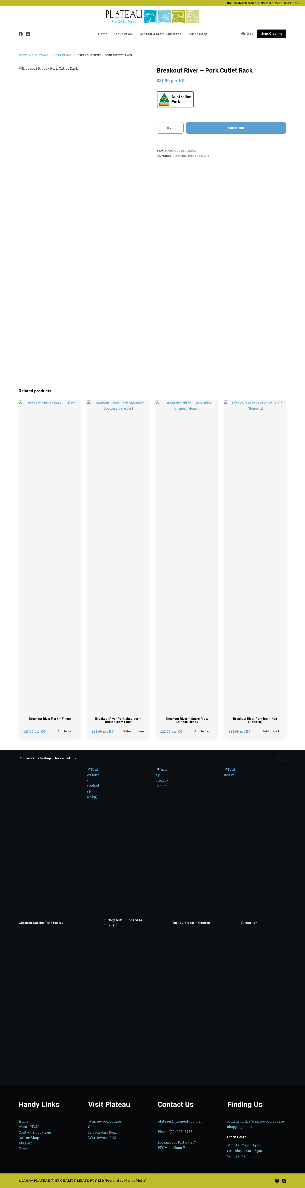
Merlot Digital (135, 1180)
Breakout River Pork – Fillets (50, 719)
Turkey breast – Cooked (191, 923)
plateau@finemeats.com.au (180, 1121)
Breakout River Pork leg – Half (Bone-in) (255, 720)
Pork (182, 156)
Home (102, 34)
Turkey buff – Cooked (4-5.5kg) (123, 922)
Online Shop (197, 34)
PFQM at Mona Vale (174, 1147)
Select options (134, 731)
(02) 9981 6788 (181, 1131)
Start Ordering (271, 34)
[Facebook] (21, 34)
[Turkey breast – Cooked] (162, 922)
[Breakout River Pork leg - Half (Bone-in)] (255, 556)
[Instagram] (28, 34)
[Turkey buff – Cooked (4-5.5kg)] (93, 922)
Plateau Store (290, 3)
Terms (24, 1148)
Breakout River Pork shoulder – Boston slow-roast (118, 720)
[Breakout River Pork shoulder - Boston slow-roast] (118, 556)
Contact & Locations (35, 1132)
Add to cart (236, 128)
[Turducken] (230, 922)
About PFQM (123, 34)
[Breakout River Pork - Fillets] (50, 556)
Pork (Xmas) (198, 156)
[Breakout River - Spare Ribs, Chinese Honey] (187, 556)
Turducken (249, 923)
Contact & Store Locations (160, 34)
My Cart (25, 1143)
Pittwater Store (268, 3)
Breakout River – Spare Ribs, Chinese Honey (187, 720)
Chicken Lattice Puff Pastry (41, 923)
